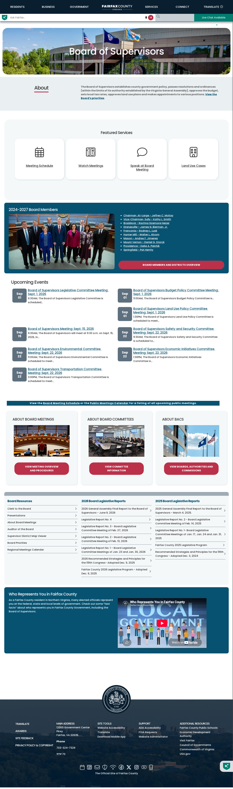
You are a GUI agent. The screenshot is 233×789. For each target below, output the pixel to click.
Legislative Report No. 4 (96, 519)
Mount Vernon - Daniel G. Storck (144, 242)
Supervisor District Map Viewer (26, 536)
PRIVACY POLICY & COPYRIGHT (34, 745)
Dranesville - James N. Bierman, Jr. (145, 227)
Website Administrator (153, 737)
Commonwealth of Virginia (197, 749)
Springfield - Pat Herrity (138, 250)
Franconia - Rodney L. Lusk (140, 231)
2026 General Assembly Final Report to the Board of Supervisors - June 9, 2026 (114, 511)
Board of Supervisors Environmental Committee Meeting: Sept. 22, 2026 (64, 351)
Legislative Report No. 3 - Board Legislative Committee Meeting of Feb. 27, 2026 (108, 528)
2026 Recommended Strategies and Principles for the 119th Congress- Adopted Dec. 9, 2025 (113, 561)
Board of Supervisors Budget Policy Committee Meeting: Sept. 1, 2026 (176, 292)
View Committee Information (116, 468)
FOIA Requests (148, 732)
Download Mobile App (111, 737)
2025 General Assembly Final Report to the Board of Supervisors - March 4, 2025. (188, 511)
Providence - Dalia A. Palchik (141, 246)
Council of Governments (195, 745)
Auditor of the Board (20, 529)
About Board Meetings (21, 522)
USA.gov (185, 754)
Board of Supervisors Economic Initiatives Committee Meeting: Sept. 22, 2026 (174, 351)
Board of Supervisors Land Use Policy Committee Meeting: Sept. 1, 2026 (170, 311)
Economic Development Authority (195, 734)
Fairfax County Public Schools (199, 728)
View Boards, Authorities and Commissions (191, 468)
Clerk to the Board (19, 509)
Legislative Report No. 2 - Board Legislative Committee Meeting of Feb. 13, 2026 (108, 539)
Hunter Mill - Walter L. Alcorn (141, 234)
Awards (20, 731)
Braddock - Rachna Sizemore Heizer (146, 223)
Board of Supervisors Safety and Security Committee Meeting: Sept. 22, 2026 (173, 331)
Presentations (16, 515)
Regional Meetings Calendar (25, 550)
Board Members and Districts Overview (171, 265)
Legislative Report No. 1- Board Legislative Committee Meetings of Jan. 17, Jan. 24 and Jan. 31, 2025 (188, 534)
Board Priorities (17, 543)
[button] (17, 6)
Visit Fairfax (187, 740)
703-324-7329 (65, 748)
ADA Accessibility (150, 728)
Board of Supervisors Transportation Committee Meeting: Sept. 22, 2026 (65, 371)
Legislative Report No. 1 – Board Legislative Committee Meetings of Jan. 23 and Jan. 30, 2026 (113, 550)
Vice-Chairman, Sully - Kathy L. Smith (147, 219)
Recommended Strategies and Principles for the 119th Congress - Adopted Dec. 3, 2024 (189, 554)
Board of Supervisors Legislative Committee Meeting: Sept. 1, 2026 (68, 292)
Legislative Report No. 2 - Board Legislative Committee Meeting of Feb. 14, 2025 (182, 521)
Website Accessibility (111, 728)
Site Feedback (24, 738)
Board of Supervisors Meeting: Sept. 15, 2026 (61, 329)
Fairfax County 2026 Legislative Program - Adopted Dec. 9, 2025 (114, 571)
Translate (22, 724)
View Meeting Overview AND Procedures (41, 468)
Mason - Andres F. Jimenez (140, 238)
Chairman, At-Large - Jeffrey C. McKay (148, 215)
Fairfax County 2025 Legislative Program (181, 545)
